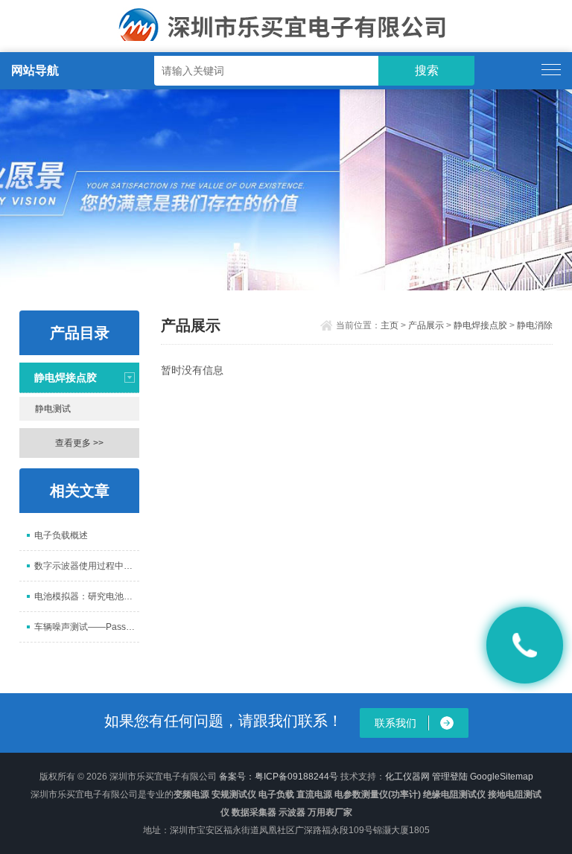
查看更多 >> (79, 443)
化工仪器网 (407, 776)
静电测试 (53, 409)
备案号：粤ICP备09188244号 (278, 776)
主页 (389, 325)
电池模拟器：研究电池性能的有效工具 (86, 596)
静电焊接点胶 (65, 377)
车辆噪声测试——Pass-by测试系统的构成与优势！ (86, 627)
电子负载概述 (61, 535)
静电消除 (535, 325)
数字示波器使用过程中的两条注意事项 (86, 566)
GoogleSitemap (501, 776)
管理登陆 (450, 776)
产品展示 (426, 325)
